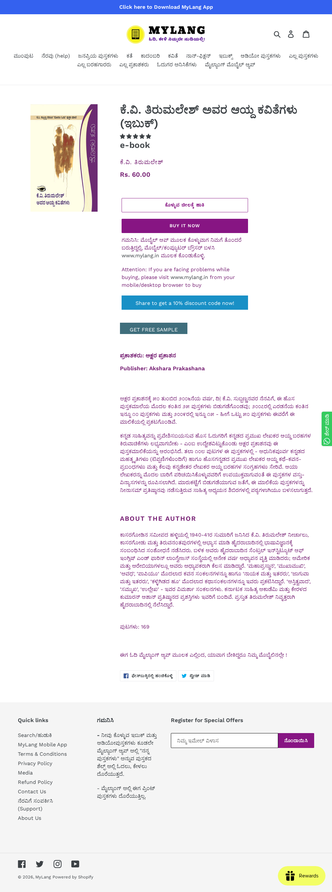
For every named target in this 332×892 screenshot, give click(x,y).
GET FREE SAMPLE (154, 330)
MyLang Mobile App (42, 744)
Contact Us (32, 791)
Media (25, 773)
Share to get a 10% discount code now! (185, 303)
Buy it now (185, 225)
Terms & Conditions (42, 754)
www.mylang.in (140, 255)
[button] (136, 136)
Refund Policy (35, 782)
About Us (29, 818)
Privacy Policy (35, 763)
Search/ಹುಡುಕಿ (35, 735)
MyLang (43, 877)
